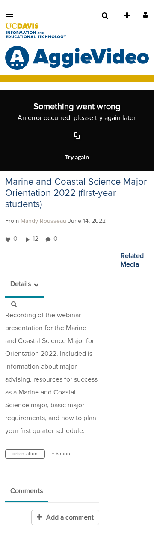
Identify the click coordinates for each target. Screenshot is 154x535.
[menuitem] (105, 16)
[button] (12, 14)
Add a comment (69, 517)
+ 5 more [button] (62, 454)
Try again (77, 157)
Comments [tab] (26, 490)
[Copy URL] (77, 136)
